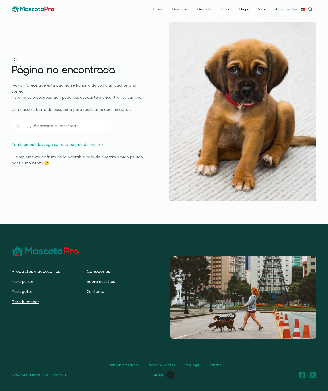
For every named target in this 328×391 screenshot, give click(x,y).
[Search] (17, 126)
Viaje (262, 9)
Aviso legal (191, 365)
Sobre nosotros (101, 281)
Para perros (23, 281)
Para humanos (25, 301)
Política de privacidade (123, 365)
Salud (225, 9)
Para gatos (22, 291)
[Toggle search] (310, 9)
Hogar (244, 9)
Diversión (204, 9)
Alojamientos (286, 9)
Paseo (158, 9)
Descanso (180, 9)
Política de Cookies (161, 365)
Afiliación (214, 365)
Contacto (95, 291)
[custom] (302, 375)
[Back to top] (319, 382)
